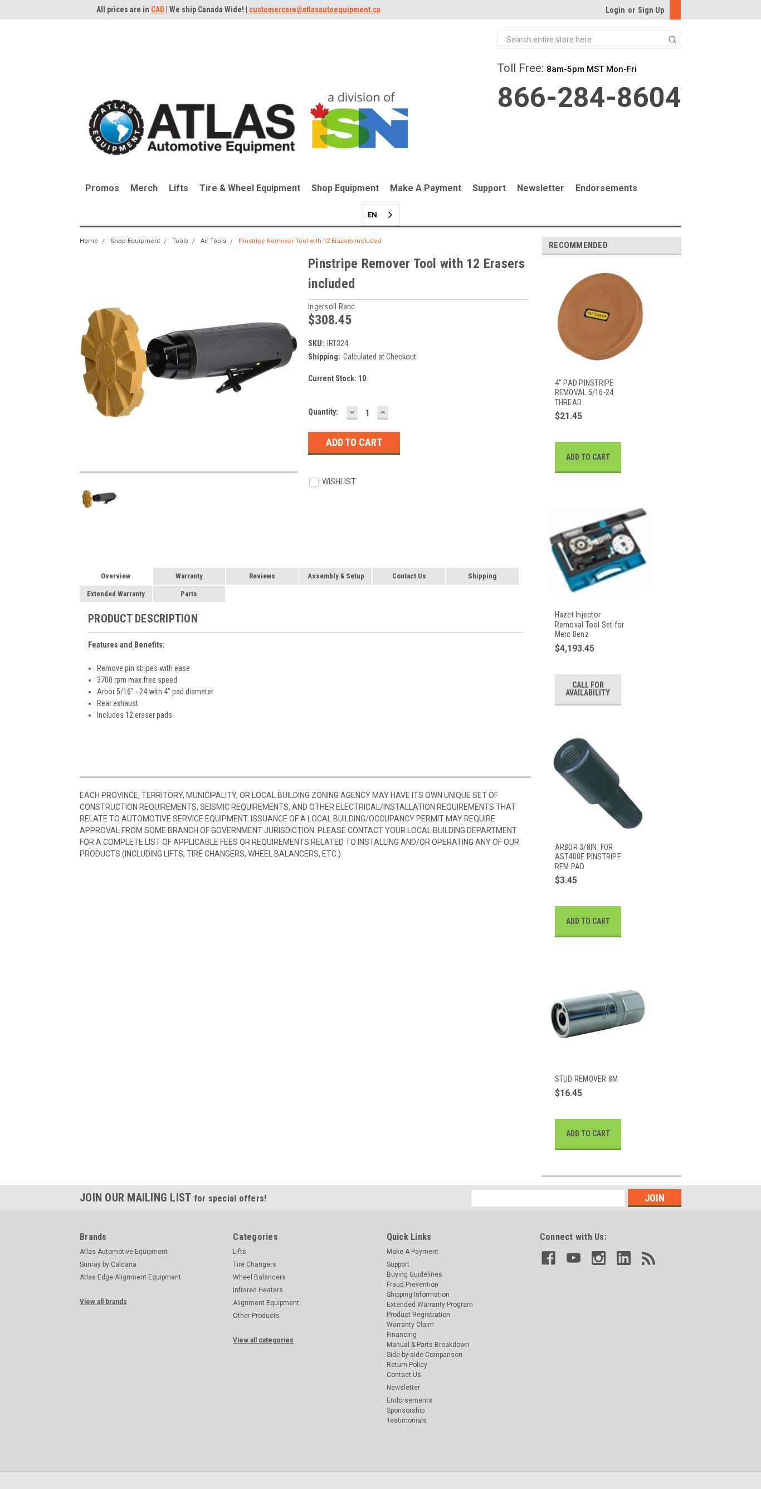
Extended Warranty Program (430, 1304)
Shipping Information (418, 1294)
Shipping (482, 576)
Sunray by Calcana (108, 1264)
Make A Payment (425, 188)
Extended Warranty (116, 594)
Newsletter (540, 188)
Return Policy (407, 1365)
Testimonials (407, 1420)
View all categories (263, 1340)
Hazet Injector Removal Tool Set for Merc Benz (590, 624)
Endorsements (606, 188)
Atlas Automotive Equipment (124, 1252)
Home (89, 241)
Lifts (178, 188)
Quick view (591, 360)
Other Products (256, 1316)
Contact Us (409, 576)
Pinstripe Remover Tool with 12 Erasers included (310, 241)
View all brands (103, 1302)
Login (615, 10)
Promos (102, 188)
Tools (180, 241)
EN (372, 215)
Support (489, 188)
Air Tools (213, 241)
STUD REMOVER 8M (586, 1078)
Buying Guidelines (414, 1274)
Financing (402, 1335)
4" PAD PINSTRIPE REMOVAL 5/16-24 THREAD (584, 392)
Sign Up (651, 10)
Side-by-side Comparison (424, 1355)
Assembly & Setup (336, 576)
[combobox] (381, 215)
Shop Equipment (345, 188)
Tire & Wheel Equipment (249, 188)
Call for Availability (587, 688)
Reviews (262, 576)
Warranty (189, 576)
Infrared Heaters (258, 1290)
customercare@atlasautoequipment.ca (314, 9)
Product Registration (418, 1314)
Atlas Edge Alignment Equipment (130, 1277)
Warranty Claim (410, 1325)
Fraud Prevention (412, 1284)
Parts (189, 594)
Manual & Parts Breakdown (428, 1345)
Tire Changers (254, 1264)
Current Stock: (337, 378)
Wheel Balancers (259, 1277)
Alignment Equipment (266, 1303)
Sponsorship (406, 1410)
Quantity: (323, 411)
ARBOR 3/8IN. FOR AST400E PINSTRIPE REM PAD (588, 857)
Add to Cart (588, 456)
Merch (144, 188)
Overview (115, 576)
